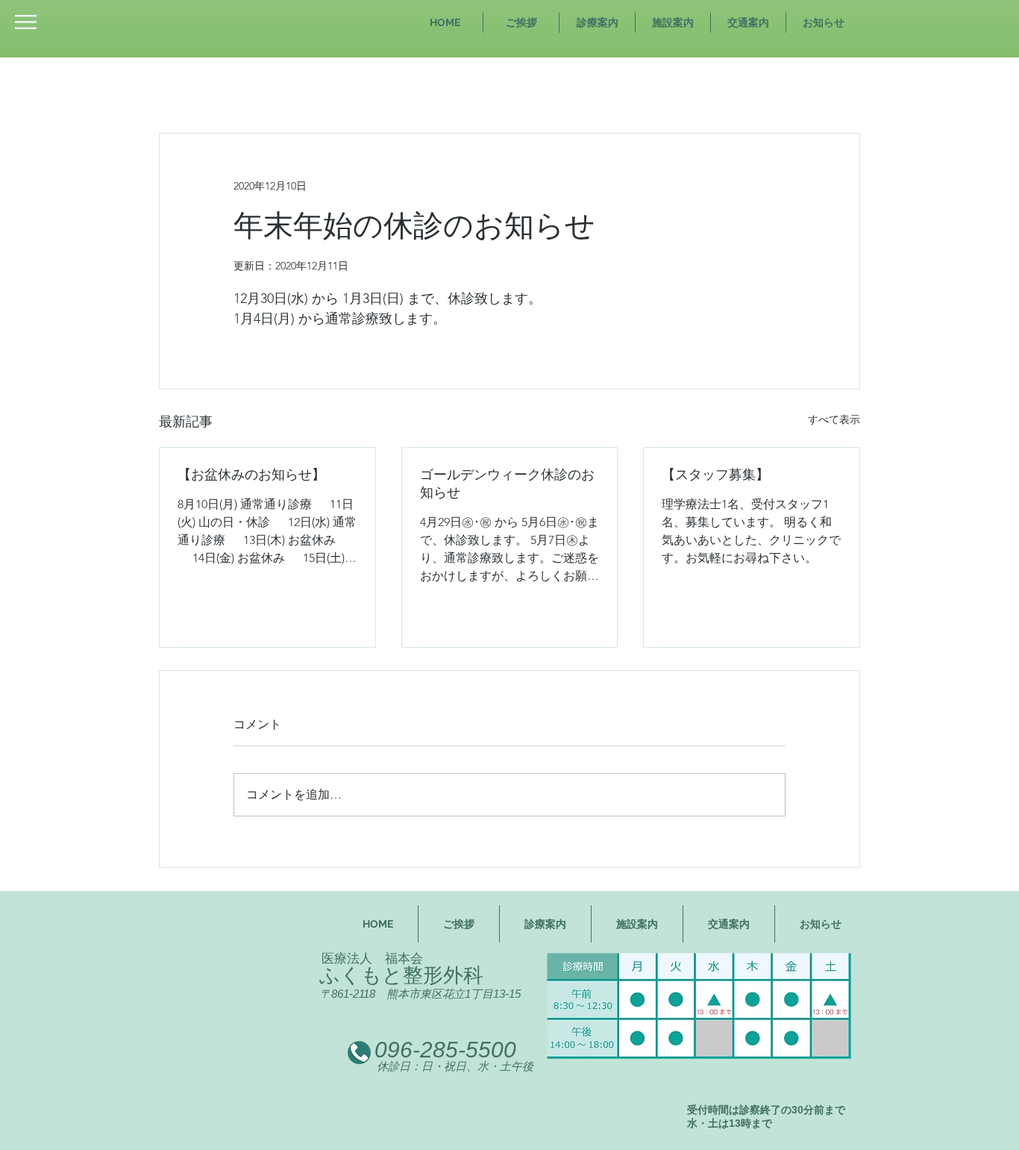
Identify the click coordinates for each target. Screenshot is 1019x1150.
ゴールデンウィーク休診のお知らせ (507, 483)
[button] (26, 22)
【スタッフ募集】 (715, 474)
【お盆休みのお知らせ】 (251, 474)
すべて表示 (834, 419)
